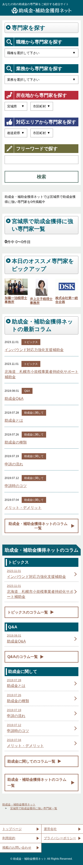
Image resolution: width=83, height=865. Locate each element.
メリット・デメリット (23, 508)
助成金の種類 (16, 442)
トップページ (12, 829)
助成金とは (14, 420)
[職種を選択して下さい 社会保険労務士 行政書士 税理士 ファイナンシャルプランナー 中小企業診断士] (41, 53)
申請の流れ (14, 464)
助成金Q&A (14, 399)
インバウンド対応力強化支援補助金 (34, 350)
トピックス (31, 342)
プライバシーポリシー (60, 838)
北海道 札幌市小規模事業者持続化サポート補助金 (41, 374)
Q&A (27, 390)
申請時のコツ (16, 486)
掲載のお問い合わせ (16, 847)
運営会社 (50, 829)
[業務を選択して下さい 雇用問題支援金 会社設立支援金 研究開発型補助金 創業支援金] (41, 79)
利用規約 (8, 838)
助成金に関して (34, 412)
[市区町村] (41, 106)
